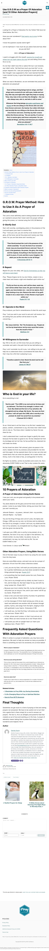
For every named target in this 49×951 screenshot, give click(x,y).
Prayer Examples (16, 777)
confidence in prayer (7, 777)
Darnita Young (6, 14)
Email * (23, 833)
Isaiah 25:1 (26, 572)
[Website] (20, 761)
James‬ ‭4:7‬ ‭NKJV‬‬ (25, 364)
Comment (5, 818)
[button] (47, 7)
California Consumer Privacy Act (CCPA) (11, 929)
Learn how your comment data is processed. (34, 892)
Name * (6, 833)
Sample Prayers (5, 768)
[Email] (22, 761)
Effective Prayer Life (12, 768)
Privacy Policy (5, 922)
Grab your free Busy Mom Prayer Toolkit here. (25, 757)
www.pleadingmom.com (23, 745)
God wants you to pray (29, 36)
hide (11, 170)
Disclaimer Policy (6, 925)
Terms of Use (5, 932)
